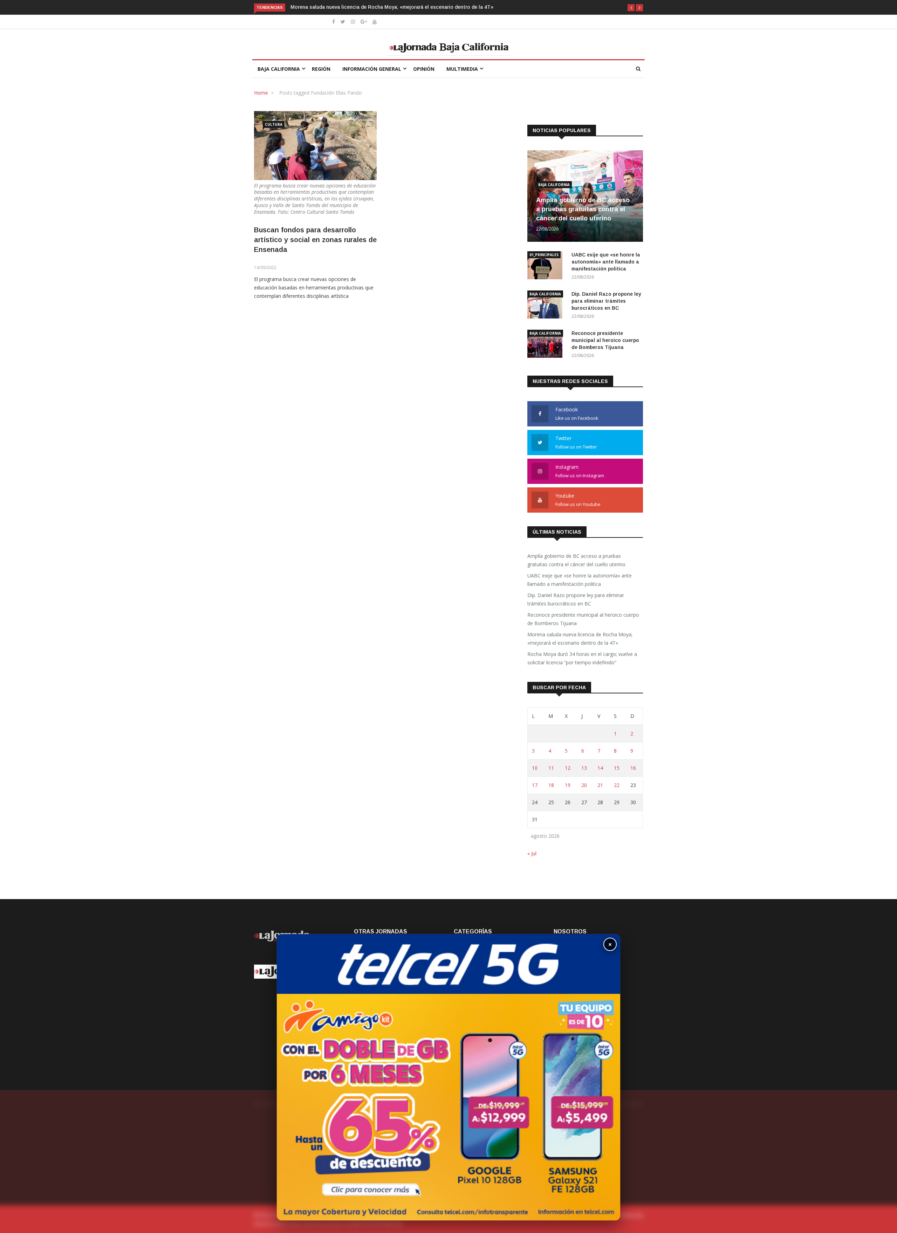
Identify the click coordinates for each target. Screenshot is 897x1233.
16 (633, 768)
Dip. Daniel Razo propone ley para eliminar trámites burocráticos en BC (606, 301)
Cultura (273, 124)
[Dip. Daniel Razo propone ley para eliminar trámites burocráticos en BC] (546, 305)
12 (567, 768)
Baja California (279, 69)
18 (551, 785)
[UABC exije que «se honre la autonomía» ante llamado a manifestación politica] (546, 266)
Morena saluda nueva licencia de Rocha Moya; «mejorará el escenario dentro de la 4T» (377, 7)
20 (584, 785)
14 (600, 768)
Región (321, 69)
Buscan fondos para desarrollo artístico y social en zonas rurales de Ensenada (315, 239)
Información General (371, 69)
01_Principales (544, 254)
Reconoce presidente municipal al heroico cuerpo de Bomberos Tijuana (605, 340)
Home (261, 92)
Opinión (423, 69)
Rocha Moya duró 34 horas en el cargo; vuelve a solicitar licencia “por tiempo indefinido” (582, 658)
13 (584, 768)
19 (567, 785)
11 (551, 768)
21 (600, 785)
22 (616, 785)
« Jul (531, 853)
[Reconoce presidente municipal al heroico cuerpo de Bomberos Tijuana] (546, 345)
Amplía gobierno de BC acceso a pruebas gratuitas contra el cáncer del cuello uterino (583, 209)
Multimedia (462, 69)
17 (534, 785)
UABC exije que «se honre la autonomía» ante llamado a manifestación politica (605, 262)
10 (534, 768)
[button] (631, 7)
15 (616, 768)
